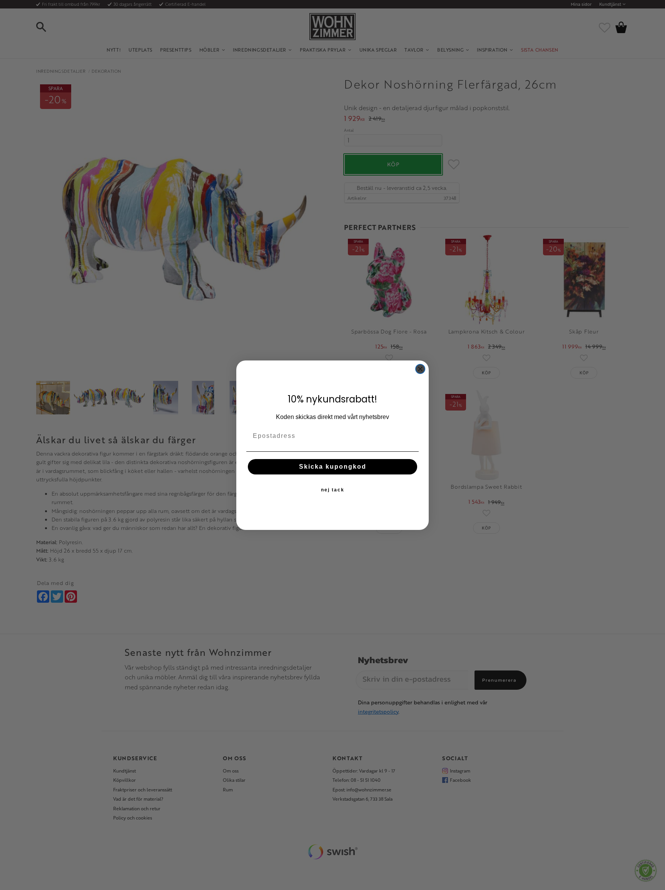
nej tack (332, 490)
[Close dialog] (420, 369)
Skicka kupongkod (332, 466)
